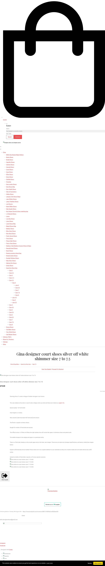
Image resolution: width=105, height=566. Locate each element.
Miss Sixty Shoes (11, 231)
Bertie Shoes (9, 157)
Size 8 (11, 324)
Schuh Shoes (9, 265)
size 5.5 (14, 302)
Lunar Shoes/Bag (10, 224)
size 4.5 (14, 297)
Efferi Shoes (9, 174)
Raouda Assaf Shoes (11, 248)
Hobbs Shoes (10, 194)
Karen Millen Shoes (11, 206)
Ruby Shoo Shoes (11, 260)
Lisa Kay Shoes (10, 219)
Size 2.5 (11, 273)
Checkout (17, 137)
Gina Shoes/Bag (10, 187)
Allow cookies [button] (98, 563)
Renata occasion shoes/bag (13, 253)
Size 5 (14, 300)
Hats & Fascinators (11, 192)
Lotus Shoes (9, 221)
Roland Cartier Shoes (11, 256)
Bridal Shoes (9, 160)
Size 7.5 (17, 292)
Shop (4, 152)
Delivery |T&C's (7, 337)
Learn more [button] (49, 563)
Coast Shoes (9, 169)
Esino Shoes (9, 177)
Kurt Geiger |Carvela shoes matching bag (17, 211)
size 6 (17, 285)
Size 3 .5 (11, 278)
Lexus (7, 216)
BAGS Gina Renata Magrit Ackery (15, 155)
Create (11, 549)
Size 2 (11, 270)
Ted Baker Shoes (10, 329)
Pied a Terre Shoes (11, 243)
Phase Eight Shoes (11, 241)
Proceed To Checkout (57, 369)
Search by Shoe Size (11, 268)
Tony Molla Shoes (11, 332)
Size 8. (17, 295)
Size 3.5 (11, 280)
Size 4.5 (11, 307)
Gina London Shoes (11, 184)
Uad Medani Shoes (11, 334)
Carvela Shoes (10, 167)
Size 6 (11, 315)
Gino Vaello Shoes (11, 189)
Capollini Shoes (10, 162)
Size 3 (11, 275)
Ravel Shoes (9, 251)
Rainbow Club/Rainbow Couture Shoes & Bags (18, 246)
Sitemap (5, 342)
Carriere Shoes (10, 164)
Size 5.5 (11, 312)
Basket (10, 137)
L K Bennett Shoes (11, 214)
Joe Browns (9, 204)
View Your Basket (46, 369)
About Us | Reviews (8, 339)
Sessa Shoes (9, 327)
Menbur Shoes (10, 228)
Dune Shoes (9, 172)
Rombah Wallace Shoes (12, 258)
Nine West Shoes (11, 233)
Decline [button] (90, 563)
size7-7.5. (61, 403)
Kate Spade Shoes (11, 209)
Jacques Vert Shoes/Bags (13, 196)
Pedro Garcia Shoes (11, 236)
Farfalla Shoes (10, 179)
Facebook (2, 545)
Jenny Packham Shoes (12, 201)
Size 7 (17, 290)
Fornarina (8, 182)
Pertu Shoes (9, 238)
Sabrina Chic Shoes (11, 263)
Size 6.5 (17, 287)
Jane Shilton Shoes (11, 199)
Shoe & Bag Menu (14, 364)
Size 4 (14, 283)
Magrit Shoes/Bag (11, 226)
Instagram (2, 543)
